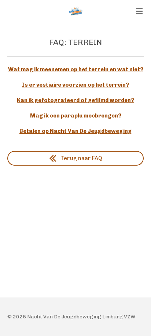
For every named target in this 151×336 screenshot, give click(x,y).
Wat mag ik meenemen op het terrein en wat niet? (75, 69)
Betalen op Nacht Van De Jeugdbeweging (75, 131)
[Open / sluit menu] (139, 11)
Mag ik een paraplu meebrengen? (75, 115)
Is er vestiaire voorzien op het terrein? (75, 85)
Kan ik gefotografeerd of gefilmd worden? (75, 100)
